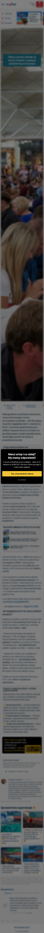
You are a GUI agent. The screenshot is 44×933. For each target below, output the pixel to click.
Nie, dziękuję (22, 479)
